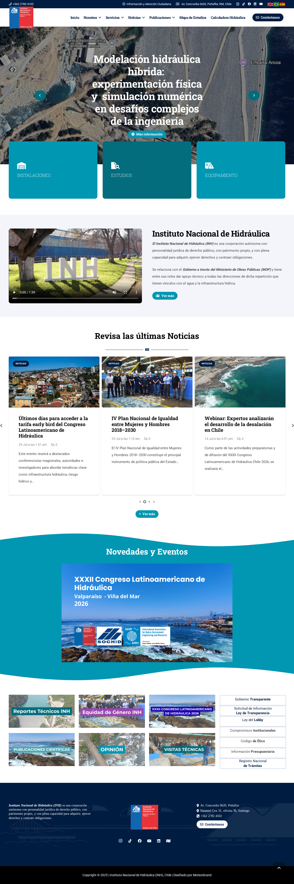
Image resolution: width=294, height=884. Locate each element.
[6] (182, 749)
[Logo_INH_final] (21, 17)
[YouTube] (261, 4)
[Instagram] (237, 4)
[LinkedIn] (255, 4)
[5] (112, 749)
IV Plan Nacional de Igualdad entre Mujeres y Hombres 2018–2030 (52, 424)
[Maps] (168, 840)
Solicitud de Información (253, 710)
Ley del (252, 720)
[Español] (283, 4)
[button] (99, 17)
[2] (112, 711)
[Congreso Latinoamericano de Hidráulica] (147, 567)
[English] (271, 4)
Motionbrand (202, 875)
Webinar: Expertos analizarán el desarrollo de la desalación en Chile (146, 424)
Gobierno (253, 699)
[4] (42, 749)
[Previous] (40, 95)
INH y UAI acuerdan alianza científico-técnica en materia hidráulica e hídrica (238, 424)
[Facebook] (249, 4)
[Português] (277, 4)
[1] (42, 711)
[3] (182, 711)
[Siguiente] (254, 95)
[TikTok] (243, 4)
